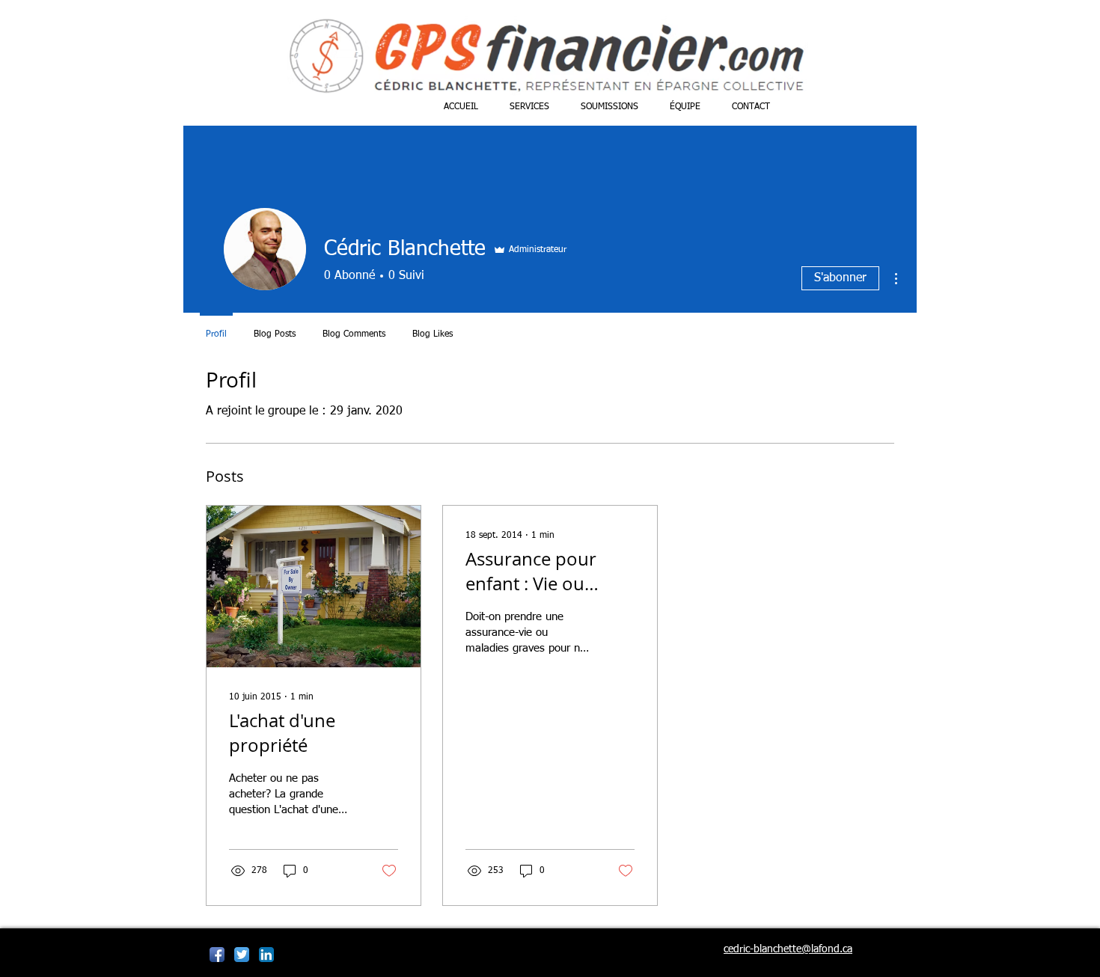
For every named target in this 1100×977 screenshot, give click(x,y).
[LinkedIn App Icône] (266, 954)
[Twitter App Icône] (241, 954)
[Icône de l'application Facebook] (217, 954)
